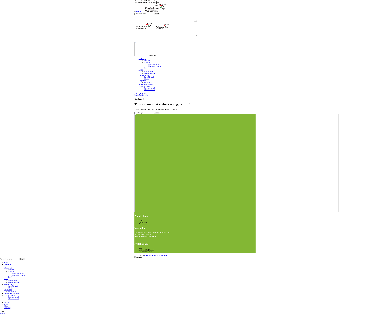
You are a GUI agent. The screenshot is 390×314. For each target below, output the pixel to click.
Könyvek (147, 60)
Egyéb (146, 68)
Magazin (147, 62)
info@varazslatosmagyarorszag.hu (145, 236)
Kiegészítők (148, 82)
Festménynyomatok (150, 73)
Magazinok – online (154, 66)
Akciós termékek (149, 90)
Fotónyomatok (148, 71)
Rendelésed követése (141, 93)
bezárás (2, 313)
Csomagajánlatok (149, 88)
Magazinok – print (154, 64)
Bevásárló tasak (149, 77)
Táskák (146, 79)
